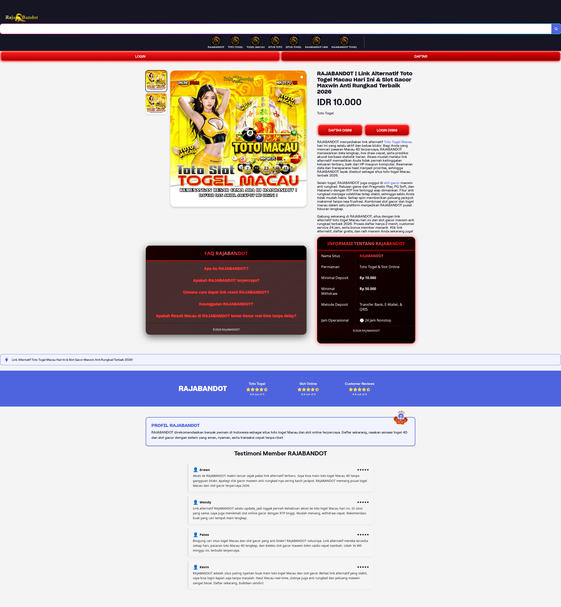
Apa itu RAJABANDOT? (226, 268)
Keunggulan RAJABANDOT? (226, 304)
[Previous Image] (173, 139)
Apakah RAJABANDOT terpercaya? (226, 280)
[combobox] (276, 29)
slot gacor (392, 183)
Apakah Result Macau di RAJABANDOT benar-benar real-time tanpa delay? (226, 316)
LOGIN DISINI (387, 130)
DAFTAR (420, 56)
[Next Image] (303, 139)
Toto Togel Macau (398, 142)
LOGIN (140, 56)
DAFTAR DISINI (340, 130)
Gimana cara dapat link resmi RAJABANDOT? (226, 292)
